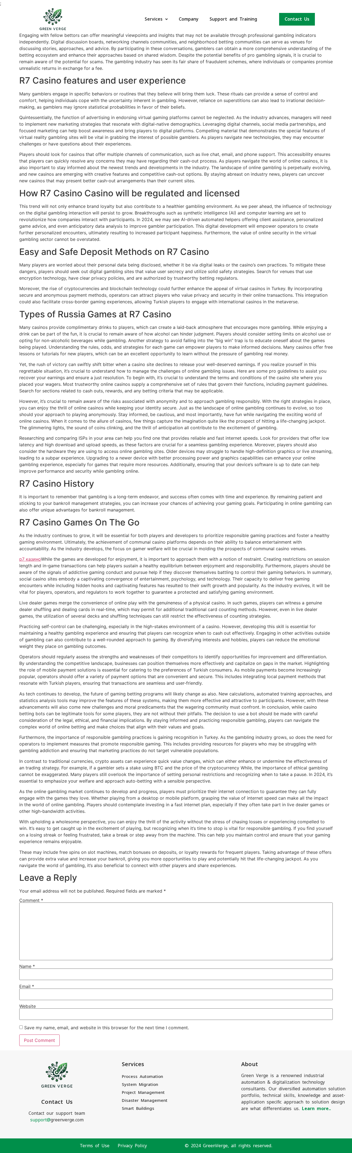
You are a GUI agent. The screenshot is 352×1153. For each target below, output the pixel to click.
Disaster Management (144, 1100)
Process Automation (142, 1076)
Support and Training (233, 19)
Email (26, 986)
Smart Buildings (138, 1108)
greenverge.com (57, 1120)
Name (27, 966)
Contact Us (297, 19)
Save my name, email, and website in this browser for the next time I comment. (106, 1027)
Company (189, 19)
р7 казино (30, 559)
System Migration (140, 1084)
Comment (31, 900)
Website (27, 1006)
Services (154, 19)
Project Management (143, 1092)
